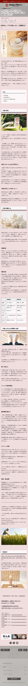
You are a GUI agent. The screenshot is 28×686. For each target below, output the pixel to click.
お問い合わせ (14, 678)
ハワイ (6, 10)
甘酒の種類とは (7, 97)
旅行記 (2, 10)
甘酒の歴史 (6, 95)
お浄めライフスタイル (13, 21)
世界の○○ (13, 10)
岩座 (2, 20)
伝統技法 (3, 14)
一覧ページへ (5, 649)
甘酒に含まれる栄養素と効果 (9, 99)
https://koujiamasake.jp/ (17, 614)
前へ (20, 649)
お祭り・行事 (22, 12)
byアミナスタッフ (4, 12)
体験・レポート (9, 14)
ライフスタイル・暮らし (4, 21)
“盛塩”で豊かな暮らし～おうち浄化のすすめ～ (12, 608)
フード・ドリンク (10, 20)
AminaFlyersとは (7, 663)
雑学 (9, 10)
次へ (25, 649)
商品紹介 (5, 101)
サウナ (16, 12)
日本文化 (19, 10)
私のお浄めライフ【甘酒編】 (8, 603)
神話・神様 (12, 12)
